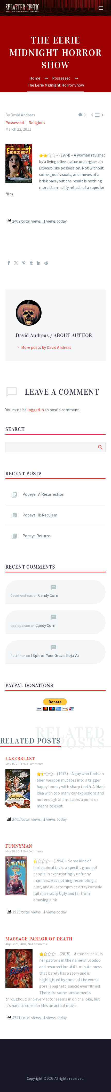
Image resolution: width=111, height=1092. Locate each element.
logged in (35, 409)
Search (100, 447)
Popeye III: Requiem (39, 514)
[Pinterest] (24, 263)
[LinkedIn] (39, 263)
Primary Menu (101, 8)
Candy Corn (48, 595)
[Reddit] (46, 263)
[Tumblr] (31, 263)
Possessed (14, 122)
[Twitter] (16, 263)
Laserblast (20, 759)
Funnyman (18, 846)
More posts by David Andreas (46, 347)
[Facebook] (9, 263)
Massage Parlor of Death (39, 939)
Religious (37, 122)
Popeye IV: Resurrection (43, 494)
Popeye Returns (36, 535)
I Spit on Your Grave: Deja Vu (55, 655)
